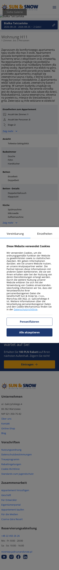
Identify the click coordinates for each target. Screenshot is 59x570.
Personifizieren (29, 321)
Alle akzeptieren (29, 332)
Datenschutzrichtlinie (25, 309)
